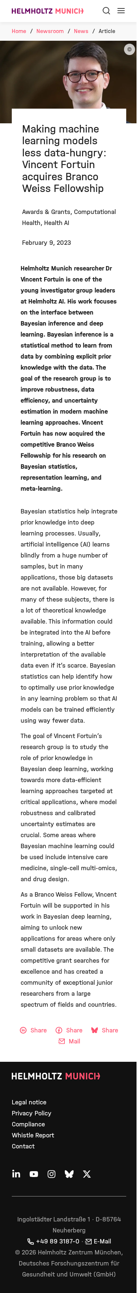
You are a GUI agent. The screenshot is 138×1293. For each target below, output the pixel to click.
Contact (23, 1146)
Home (19, 31)
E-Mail (102, 1241)
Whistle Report (33, 1135)
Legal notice (29, 1102)
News (81, 31)
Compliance (28, 1124)
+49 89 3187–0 (57, 1241)
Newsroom (50, 31)
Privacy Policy (32, 1113)
